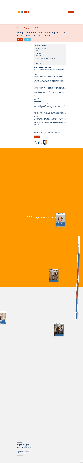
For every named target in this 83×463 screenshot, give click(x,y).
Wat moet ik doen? (39, 53)
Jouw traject (40, 11)
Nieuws (59, 11)
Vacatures (44, 11)
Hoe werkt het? (38, 55)
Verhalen (54, 11)
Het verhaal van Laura (57, 323)
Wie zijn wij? (38, 50)
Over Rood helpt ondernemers (41, 48)
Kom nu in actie (38, 63)
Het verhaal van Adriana (52, 269)
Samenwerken (64, 11)
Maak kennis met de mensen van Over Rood (43, 60)
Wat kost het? (38, 56)
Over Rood (34, 11)
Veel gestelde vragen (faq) (40, 61)
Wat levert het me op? (39, 51)
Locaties (49, 11)
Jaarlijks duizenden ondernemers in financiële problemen (45, 58)
